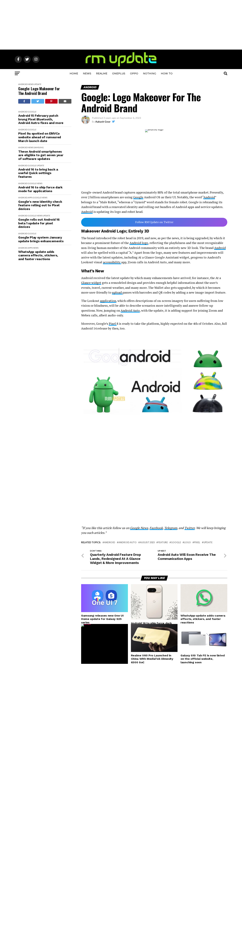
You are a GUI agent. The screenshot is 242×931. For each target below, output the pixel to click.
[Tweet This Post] (37, 101)
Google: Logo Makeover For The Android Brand (39, 90)
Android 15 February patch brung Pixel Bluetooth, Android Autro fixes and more (40, 119)
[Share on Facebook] (24, 101)
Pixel (113, 324)
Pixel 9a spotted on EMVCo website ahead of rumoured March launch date (39, 137)
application (108, 301)
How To (167, 73)
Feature (163, 542)
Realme (101, 73)
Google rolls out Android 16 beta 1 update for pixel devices (39, 223)
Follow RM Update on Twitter (154, 222)
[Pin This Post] (51, 101)
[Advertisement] (121, 25)
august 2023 (147, 542)
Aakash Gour (103, 121)
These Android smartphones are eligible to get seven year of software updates (40, 155)
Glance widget (91, 283)
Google (32, 111)
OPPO (134, 73)
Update (37, 84)
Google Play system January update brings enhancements (41, 239)
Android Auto (130, 310)
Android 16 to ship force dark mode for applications (40, 189)
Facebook (156, 528)
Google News (139, 528)
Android (22, 84)
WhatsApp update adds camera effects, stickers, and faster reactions (38, 255)
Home (74, 73)
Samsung (39, 147)
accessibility (112, 262)
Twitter (189, 528)
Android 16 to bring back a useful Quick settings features (38, 173)
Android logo (139, 243)
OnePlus (118, 73)
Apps (30, 197)
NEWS (87, 73)
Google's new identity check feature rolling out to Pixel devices (40, 205)
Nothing (149, 73)
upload (117, 292)
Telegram (170, 528)
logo (187, 542)
